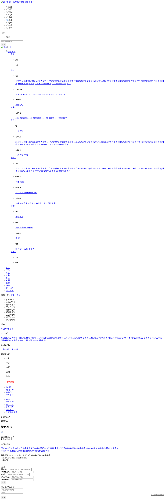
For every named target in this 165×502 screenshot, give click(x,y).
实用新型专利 (29, 203)
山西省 (37, 81)
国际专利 (52, 203)
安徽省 (89, 81)
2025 (22, 94)
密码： (4, 474)
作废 (26, 249)
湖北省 (121, 81)
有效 (17, 182)
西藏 (26, 84)
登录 (5, 47)
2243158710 (14, 421)
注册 (9, 47)
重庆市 (150, 81)
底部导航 (10, 399)
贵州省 (153, 338)
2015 (65, 94)
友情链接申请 (11, 412)
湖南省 (127, 81)
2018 (52, 94)
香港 (64, 84)
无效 (22, 182)
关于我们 (10, 288)
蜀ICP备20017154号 (18, 460)
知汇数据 (50, 448)
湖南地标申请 (92, 448)
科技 (10, 15)
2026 (17, 94)
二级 (22, 155)
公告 (10, 28)
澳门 (69, 84)
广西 (139, 81)
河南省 (114, 81)
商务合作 (10, 392)
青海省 (44, 84)
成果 (10, 17)
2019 (48, 94)
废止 (22, 249)
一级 (17, 155)
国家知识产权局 (8, 448)
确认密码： (6, 477)
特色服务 (10, 291)
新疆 (54, 84)
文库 (10, 12)
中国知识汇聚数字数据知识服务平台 (70, 448)
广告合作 (10, 402)
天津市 (25, 81)
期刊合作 (10, 387)
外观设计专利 (41, 203)
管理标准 (19, 217)
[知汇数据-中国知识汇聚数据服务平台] (17, 2)
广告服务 (10, 395)
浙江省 (83, 81)
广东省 (133, 81)
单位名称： (6, 472)
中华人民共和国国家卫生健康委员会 (30, 448)
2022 (35, 94)
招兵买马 (10, 405)
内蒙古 (43, 81)
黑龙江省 (63, 81)
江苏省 (77, 81)
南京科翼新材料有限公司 (26, 193)
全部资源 (11, 52)
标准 (10, 25)
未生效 (31, 249)
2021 (39, 94)
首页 (8, 268)
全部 (10, 7)
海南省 (144, 81)
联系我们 (10, 407)
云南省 (21, 84)
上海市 (70, 81)
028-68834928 (15, 417)
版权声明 (10, 410)
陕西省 (31, 84)
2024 (26, 94)
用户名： (5, 469)
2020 (43, 94)
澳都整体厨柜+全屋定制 (108, 448)
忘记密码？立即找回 (157, 495)
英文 (22, 131)
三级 (26, 155)
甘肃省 (38, 84)
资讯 (10, 9)
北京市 (18, 81)
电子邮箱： (6, 479)
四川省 (156, 81)
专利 (10, 23)
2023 (30, 94)
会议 (10, 20)
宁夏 (49, 84)
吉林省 (56, 81)
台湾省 (59, 84)
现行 (17, 249)
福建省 (96, 81)
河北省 (31, 81)
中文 (17, 131)
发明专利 (19, 203)
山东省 (108, 81)
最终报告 (19, 105)
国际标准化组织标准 (24, 228)
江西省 (102, 81)
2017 (56, 94)
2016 (61, 94)
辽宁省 (50, 81)
